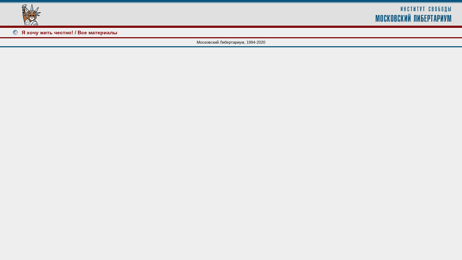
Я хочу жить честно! (47, 32)
